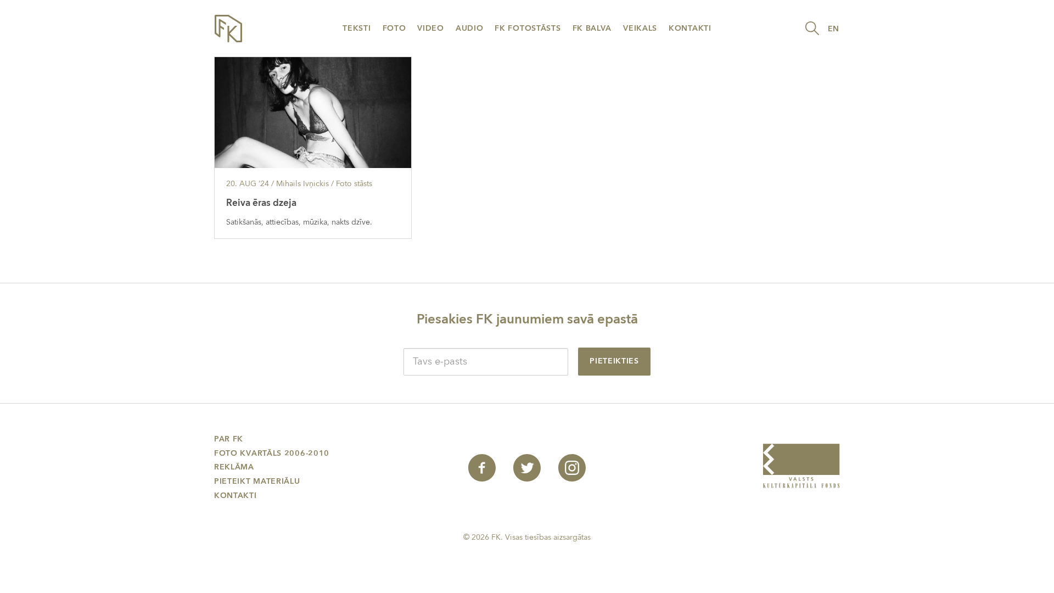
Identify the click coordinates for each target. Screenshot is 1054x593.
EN (833, 29)
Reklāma (234, 467)
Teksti (357, 28)
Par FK (228, 439)
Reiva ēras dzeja (261, 203)
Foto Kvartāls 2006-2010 (271, 453)
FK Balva (592, 28)
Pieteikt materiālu (257, 481)
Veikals (640, 28)
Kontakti (690, 28)
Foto (394, 28)
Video (430, 28)
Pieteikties (614, 361)
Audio (470, 28)
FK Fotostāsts (527, 28)
